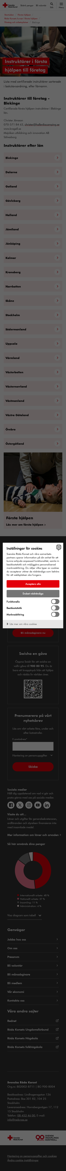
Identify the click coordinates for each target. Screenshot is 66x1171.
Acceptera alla (33, 583)
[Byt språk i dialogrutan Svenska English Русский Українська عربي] (58, 547)
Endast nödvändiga (33, 593)
